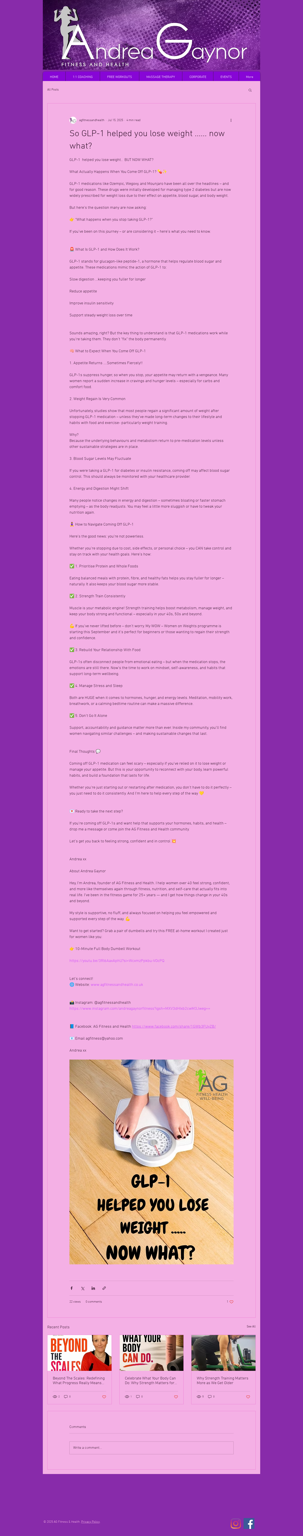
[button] (250, 90)
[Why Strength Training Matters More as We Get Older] (223, 1353)
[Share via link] (104, 1288)
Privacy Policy (90, 1522)
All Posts (53, 90)
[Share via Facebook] (71, 1288)
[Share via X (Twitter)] (82, 1288)
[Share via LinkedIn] (93, 1288)
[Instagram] (235, 1523)
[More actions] (231, 120)
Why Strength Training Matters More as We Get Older (222, 1380)
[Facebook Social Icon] (249, 1523)
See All (251, 1327)
